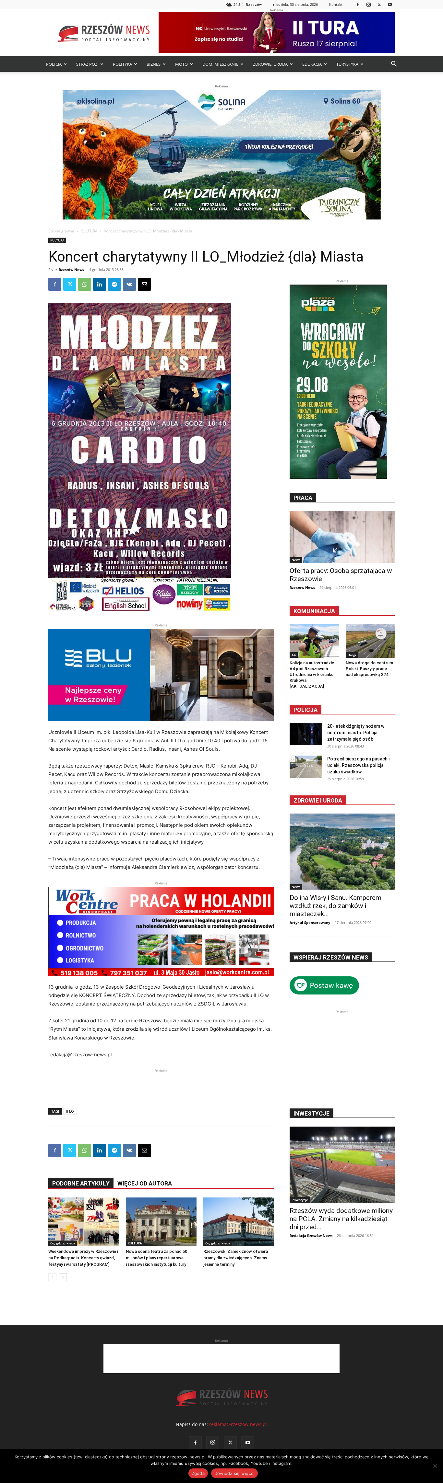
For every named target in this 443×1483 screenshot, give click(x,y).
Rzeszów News (71, 269)
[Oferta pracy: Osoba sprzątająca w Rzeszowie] (342, 537)
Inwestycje (300, 1199)
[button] (393, 65)
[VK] (129, 284)
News (296, 559)
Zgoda (198, 1473)
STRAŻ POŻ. (87, 64)
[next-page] (63, 1277)
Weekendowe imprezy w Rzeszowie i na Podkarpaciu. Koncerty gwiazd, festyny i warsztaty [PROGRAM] (83, 1258)
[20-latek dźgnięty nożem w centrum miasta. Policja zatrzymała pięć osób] (306, 734)
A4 (294, 655)
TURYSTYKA (347, 64)
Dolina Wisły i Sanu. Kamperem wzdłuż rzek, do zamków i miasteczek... (335, 906)
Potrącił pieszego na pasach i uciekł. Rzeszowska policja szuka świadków (358, 765)
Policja (305, 709)
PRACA (302, 497)
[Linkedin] (99, 284)
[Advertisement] (161, 1084)
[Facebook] (358, 4)
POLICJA (54, 64)
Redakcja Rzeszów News (311, 1235)
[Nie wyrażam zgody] (435, 1466)
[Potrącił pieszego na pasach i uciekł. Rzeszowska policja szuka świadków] (306, 767)
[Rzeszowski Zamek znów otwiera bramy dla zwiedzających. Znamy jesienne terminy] (238, 1221)
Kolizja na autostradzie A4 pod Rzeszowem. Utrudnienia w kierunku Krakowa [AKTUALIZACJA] (312, 674)
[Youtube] (390, 4)
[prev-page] (52, 1277)
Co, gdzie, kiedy (62, 1243)
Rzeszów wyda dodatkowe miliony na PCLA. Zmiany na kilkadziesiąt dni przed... (341, 1219)
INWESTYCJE (311, 1113)
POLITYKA (122, 64)
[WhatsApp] (84, 284)
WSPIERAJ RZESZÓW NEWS (330, 957)
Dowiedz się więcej (234, 1473)
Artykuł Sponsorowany (310, 922)
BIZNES (154, 64)
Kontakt (335, 4)
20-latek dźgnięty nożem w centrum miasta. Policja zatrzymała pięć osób (355, 733)
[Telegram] (114, 284)
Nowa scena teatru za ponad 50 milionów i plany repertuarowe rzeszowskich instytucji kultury (156, 1258)
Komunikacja (314, 611)
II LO (70, 1111)
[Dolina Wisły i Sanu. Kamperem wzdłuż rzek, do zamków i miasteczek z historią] (342, 852)
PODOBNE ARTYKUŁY (81, 1183)
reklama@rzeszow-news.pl (238, 1424)
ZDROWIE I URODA (317, 800)
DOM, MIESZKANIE (220, 64)
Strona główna (61, 231)
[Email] (144, 284)
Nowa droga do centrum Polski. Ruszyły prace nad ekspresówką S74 (369, 668)
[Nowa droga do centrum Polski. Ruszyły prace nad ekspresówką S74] (370, 641)
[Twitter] (379, 4)
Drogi (352, 655)
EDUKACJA (312, 64)
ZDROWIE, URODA (270, 64)
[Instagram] (368, 4)
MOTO (181, 64)
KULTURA (89, 231)
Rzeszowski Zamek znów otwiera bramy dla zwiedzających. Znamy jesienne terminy (235, 1258)
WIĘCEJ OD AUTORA (144, 1183)
